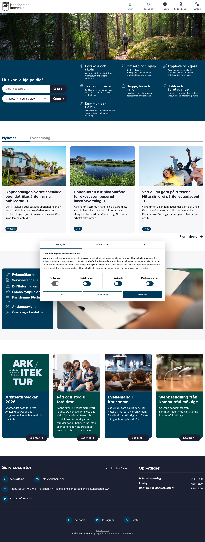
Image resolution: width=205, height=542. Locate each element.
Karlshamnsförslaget (28, 297)
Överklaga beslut (25, 312)
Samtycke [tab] (61, 244)
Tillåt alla (142, 294)
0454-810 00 (17, 479)
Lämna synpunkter (27, 292)
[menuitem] (130, 6)
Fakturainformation (21, 498)
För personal (102, 530)
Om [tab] (144, 244)
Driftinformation (27, 286)
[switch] (87, 283)
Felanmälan (21, 274)
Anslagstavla (22, 307)
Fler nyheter (189, 236)
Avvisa (62, 294)
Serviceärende (23, 280)
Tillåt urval (102, 294)
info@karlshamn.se (52, 479)
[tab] (16, 138)
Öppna (57, 99)
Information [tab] (102, 244)
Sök (59, 89)
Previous (4, 166)
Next (200, 166)
